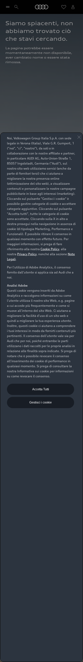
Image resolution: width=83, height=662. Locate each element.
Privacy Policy (26, 254)
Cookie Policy (50, 249)
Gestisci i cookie (40, 402)
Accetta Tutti (40, 389)
